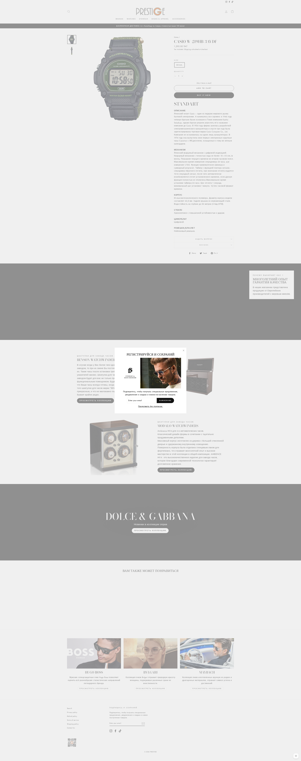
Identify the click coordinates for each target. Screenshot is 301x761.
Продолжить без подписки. (150, 406)
